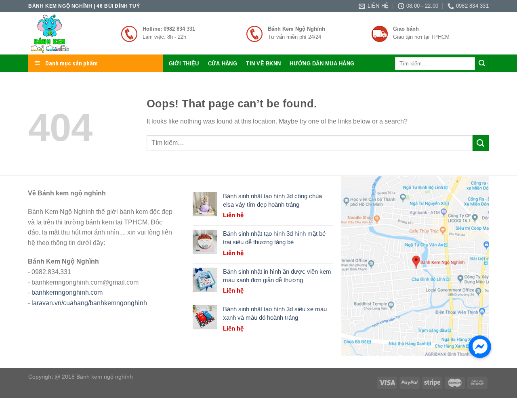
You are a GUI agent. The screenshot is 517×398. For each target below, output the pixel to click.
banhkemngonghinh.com (67, 292)
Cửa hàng (222, 64)
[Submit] (482, 64)
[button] (480, 346)
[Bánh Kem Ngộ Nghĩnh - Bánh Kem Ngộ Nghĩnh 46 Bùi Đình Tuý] (68, 33)
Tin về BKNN (263, 64)
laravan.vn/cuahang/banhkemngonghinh (89, 303)
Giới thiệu (184, 64)
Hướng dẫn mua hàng (322, 64)
